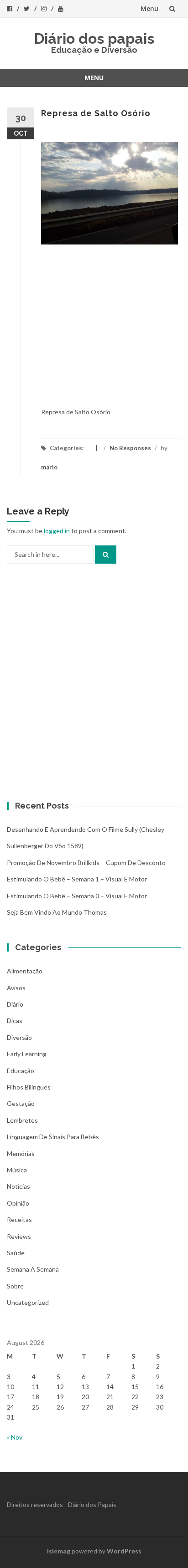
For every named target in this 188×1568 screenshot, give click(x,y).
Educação (20, 1070)
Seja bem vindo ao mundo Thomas (57, 912)
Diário (15, 1004)
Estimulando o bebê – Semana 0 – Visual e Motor (77, 896)
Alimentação (24, 971)
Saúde (16, 1253)
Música (17, 1170)
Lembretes (22, 1120)
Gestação (21, 1103)
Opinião (18, 1203)
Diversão (19, 1037)
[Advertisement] (94, 330)
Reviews (19, 1236)
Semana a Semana (33, 1269)
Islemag (58, 1551)
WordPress (124, 1551)
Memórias (21, 1153)
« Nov (14, 1437)
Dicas (14, 1020)
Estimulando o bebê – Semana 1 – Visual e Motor (77, 879)
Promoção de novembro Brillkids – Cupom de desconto (86, 862)
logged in (57, 531)
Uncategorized (28, 1302)
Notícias (18, 1186)
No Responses (130, 448)
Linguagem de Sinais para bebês (53, 1136)
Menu (149, 8)
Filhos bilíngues (29, 1087)
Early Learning (27, 1054)
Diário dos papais (94, 38)
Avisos (16, 988)
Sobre (15, 1286)
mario (49, 467)
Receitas (19, 1219)
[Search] (105, 554)
